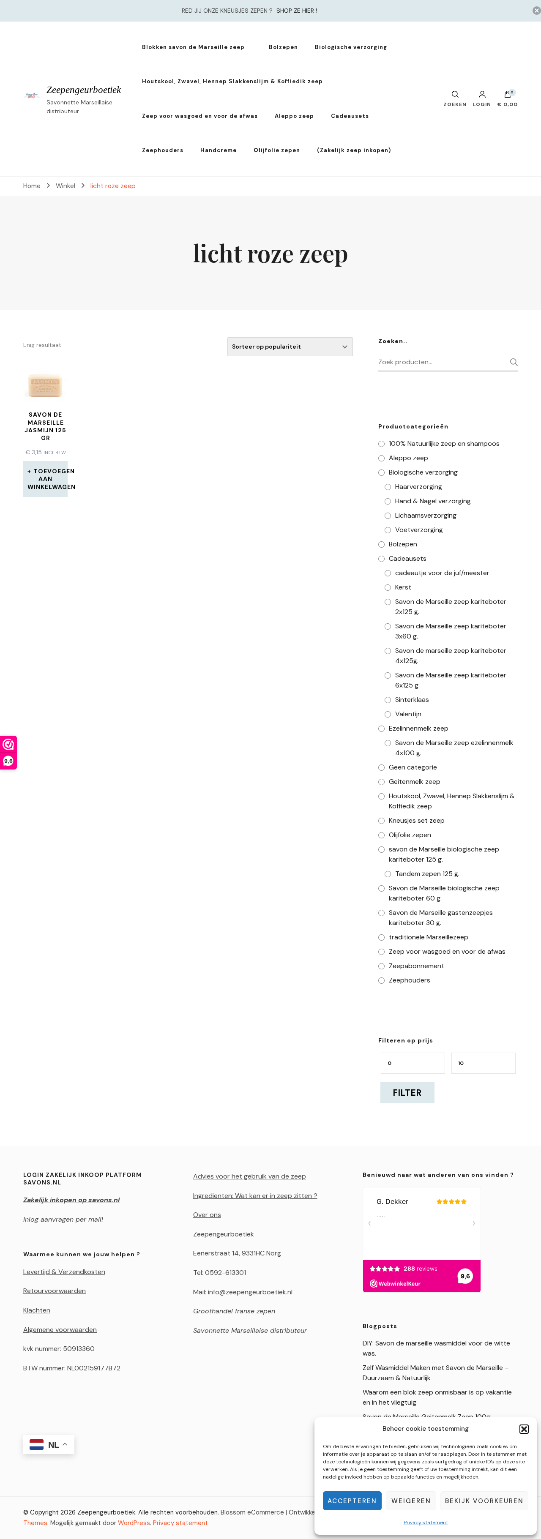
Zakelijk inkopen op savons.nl (71, 1199)
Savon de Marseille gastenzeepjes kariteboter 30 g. (441, 917)
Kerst (403, 587)
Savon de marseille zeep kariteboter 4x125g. (450, 655)
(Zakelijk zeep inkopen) (354, 150)
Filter (407, 1092)
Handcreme (218, 150)
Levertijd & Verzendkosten (64, 1271)
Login (482, 104)
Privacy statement (426, 1522)
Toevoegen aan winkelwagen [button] (47, 478)
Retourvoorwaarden (54, 1290)
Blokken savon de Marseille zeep (193, 47)
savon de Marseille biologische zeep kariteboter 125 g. (444, 854)
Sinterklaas (412, 699)
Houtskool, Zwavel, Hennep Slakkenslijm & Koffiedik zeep (232, 81)
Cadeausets (350, 116)
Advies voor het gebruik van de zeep (249, 1176)
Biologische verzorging (351, 47)
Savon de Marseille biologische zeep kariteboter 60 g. (444, 893)
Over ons (207, 1214)
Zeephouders (162, 150)
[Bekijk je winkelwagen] (508, 96)
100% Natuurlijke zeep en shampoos (444, 443)
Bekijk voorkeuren (484, 1501)
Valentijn (408, 713)
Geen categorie (413, 767)
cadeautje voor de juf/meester (442, 572)
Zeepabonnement (416, 965)
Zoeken (511, 362)
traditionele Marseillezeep (428, 937)
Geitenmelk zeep (414, 781)
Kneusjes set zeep (417, 820)
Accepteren (352, 1501)
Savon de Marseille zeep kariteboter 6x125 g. (450, 680)
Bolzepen (283, 47)
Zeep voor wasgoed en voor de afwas (200, 116)
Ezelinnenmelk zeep (418, 728)
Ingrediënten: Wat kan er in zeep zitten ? (255, 1195)
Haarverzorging (418, 486)
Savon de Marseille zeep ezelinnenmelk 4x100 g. (454, 747)
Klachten (36, 1310)
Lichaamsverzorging (425, 515)
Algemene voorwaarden (60, 1329)
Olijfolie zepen (277, 150)
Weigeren (411, 1501)
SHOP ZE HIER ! (296, 10)
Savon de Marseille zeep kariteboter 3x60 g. (450, 631)
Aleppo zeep (294, 116)
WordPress (134, 1523)
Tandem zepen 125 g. (427, 873)
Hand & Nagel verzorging (433, 501)
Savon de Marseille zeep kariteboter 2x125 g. (450, 606)
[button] (524, 1429)
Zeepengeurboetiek (83, 90)
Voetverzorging (419, 529)
